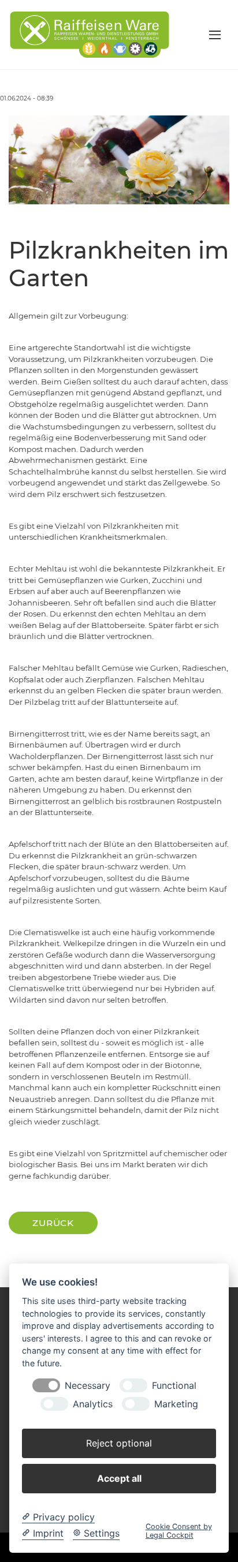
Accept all (119, 1478)
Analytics (93, 1404)
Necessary (87, 1385)
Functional (174, 1385)
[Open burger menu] (215, 34)
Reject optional (119, 1443)
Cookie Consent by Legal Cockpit (179, 1530)
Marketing (176, 1404)
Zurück (53, 1222)
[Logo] (89, 34)
